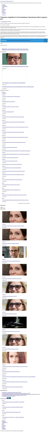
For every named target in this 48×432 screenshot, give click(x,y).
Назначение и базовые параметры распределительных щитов (12, 395)
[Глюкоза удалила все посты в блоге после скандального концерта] (13, 171)
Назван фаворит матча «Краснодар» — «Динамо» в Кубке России (13, 417)
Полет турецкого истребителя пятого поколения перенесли (12, 179)
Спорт (3, 7)
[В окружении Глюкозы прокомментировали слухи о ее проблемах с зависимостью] (16, 150)
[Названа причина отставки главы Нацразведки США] (14, 257)
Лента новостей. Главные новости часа (7, 1)
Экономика (4, 5)
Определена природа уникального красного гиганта (11, 184)
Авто (3, 8)
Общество (4, 13)
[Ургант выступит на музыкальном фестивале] (10, 157)
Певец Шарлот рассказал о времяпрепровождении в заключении (13, 132)
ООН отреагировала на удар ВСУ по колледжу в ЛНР (11, 331)
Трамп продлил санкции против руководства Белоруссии (12, 278)
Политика (4, 12)
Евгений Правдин (4, 21)
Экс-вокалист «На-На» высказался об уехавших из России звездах (13, 116)
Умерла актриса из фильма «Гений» (8, 111)
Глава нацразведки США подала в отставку (9, 313)
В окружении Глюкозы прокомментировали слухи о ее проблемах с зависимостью (15, 154)
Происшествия (4, 6)
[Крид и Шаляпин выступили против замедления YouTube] (12, 164)
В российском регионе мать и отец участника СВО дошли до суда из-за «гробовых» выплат (18, 86)
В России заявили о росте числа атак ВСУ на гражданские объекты (13, 82)
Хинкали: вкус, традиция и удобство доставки (10, 392)
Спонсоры (4, 9)
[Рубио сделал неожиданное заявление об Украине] (14, 240)
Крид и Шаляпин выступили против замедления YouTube (11, 167)
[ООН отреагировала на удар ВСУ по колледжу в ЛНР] (14, 327)
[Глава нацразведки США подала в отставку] (14, 310)
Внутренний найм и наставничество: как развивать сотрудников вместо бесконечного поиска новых (19, 394)
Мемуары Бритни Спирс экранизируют (8, 101)
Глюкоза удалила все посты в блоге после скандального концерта (13, 174)
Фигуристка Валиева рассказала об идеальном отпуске (11, 412)
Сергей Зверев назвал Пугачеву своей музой (9, 147)
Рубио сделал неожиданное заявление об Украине (10, 243)
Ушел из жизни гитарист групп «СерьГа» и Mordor (10, 106)
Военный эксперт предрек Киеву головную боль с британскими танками (14, 194)
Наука (3, 11)
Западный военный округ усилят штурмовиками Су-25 (11, 189)
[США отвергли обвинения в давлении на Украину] (14, 345)
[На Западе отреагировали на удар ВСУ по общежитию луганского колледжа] (14, 363)
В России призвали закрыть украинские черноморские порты (12, 386)
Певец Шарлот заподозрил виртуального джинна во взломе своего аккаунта (15, 137)
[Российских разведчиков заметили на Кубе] (14, 292)
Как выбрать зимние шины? (7, 396)
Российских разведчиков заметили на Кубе (9, 296)
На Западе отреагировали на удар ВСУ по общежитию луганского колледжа (15, 366)
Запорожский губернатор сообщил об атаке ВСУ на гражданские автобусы (14, 381)
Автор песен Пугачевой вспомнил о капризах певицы (11, 96)
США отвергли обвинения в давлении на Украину (10, 348)
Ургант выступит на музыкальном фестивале (9, 160)
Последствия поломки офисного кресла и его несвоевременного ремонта (14, 393)
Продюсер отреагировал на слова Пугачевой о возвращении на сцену (14, 142)
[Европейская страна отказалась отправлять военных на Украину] (14, 222)
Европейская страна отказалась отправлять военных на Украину (13, 225)
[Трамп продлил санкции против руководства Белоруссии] (14, 275)
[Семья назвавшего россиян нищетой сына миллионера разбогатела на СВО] (14, 64)
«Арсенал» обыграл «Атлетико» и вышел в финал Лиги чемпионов (13, 401)
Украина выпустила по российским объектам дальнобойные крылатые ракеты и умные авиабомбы (18, 376)
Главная (3, 4)
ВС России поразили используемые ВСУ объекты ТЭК (11, 371)
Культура (3, 10)
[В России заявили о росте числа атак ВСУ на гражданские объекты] (14, 80)
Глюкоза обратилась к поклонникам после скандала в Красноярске (13, 121)
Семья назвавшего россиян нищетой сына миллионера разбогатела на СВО (15, 66)
